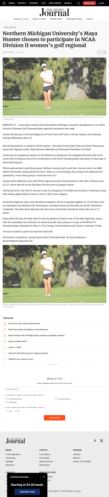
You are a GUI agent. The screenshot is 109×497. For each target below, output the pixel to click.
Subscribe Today (74, 19)
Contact (10, 472)
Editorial (76, 458)
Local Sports (44, 454)
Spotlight (9, 461)
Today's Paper (39, 19)
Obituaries (55, 3)
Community (10, 458)
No (18, 411)
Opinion (33, 3)
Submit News (56, 19)
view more (53, 364)
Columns (77, 454)
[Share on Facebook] (99, 52)
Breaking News (65, 399)
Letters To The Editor (82, 461)
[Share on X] (104, 52)
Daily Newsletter (15, 399)
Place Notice (44, 480)
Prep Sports (44, 458)
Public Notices (47, 472)
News (11, 3)
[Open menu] (4, 3)
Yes (10, 411)
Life (43, 3)
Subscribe (89, 3)
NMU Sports (10, 27)
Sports (22, 3)
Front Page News (13, 454)
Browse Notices (46, 477)
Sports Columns (46, 461)
